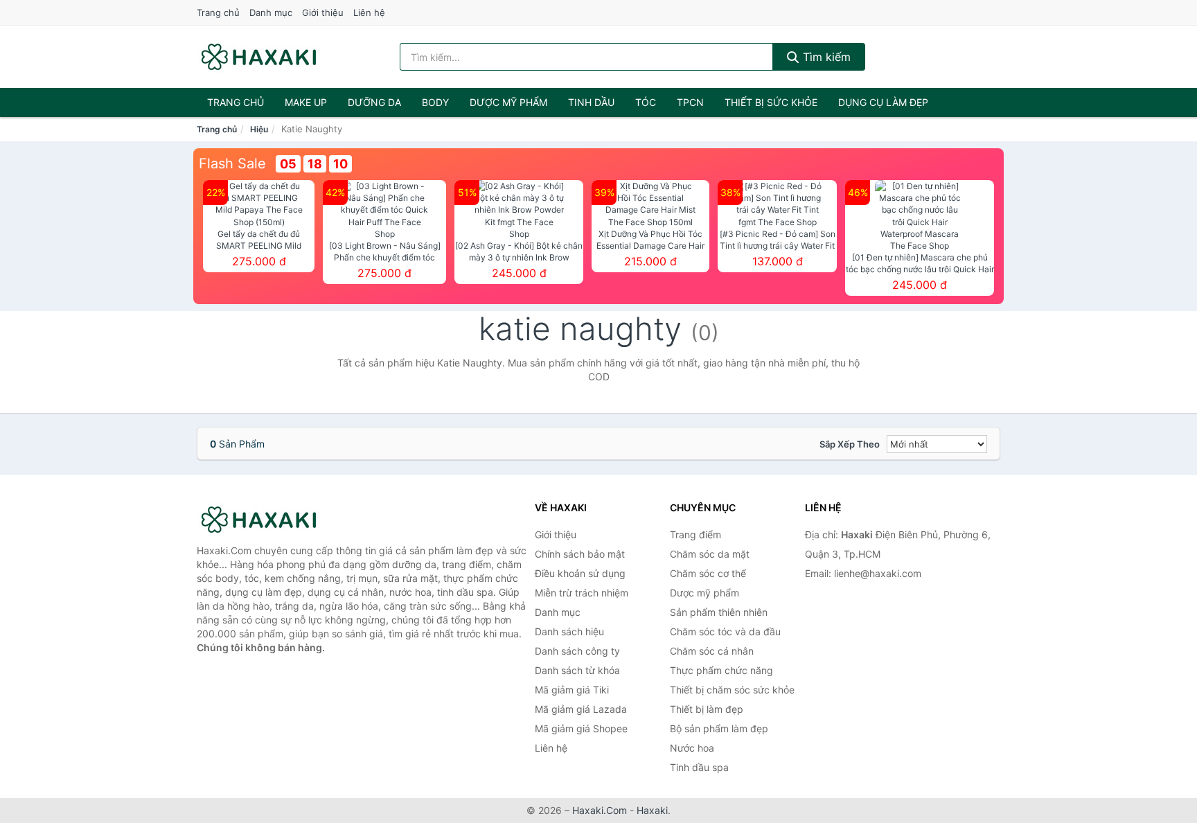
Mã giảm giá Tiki (572, 690)
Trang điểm (695, 534)
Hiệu (259, 129)
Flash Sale (232, 163)
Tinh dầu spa (699, 767)
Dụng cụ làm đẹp (883, 102)
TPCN (690, 102)
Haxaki (652, 810)
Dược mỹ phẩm (508, 102)
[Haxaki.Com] (259, 56)
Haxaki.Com (599, 810)
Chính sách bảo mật (580, 554)
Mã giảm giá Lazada (581, 709)
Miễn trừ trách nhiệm (581, 593)
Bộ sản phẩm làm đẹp (719, 728)
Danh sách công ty (577, 651)
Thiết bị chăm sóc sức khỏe (732, 690)
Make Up (306, 102)
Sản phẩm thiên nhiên (719, 612)
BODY (435, 102)
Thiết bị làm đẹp (706, 709)
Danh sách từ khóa (577, 670)
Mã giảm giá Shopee (581, 728)
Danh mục (270, 12)
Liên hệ (369, 12)
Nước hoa (692, 748)
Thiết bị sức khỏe (771, 102)
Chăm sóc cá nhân (712, 651)
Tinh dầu (591, 102)
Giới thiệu (323, 12)
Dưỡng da (374, 102)
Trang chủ (218, 12)
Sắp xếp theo (849, 444)
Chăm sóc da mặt (710, 554)
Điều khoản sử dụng (580, 573)
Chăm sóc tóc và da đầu (725, 631)
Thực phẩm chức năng (721, 670)
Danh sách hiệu (569, 631)
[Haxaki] (266, 519)
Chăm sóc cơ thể (708, 573)
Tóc (645, 102)
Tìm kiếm (825, 57)
